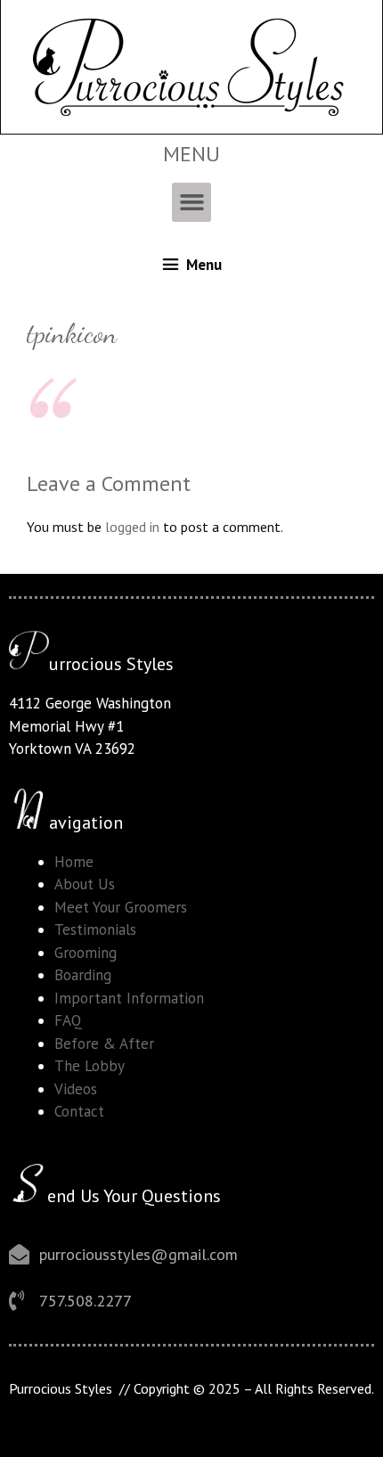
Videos (75, 1089)
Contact (79, 1111)
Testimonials (95, 929)
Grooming (85, 952)
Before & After (104, 1043)
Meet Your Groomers (120, 907)
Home (74, 862)
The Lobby (89, 1066)
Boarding (82, 975)
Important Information (129, 998)
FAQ (68, 1020)
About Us (84, 884)
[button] (191, 202)
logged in (132, 527)
